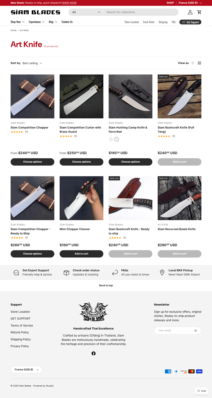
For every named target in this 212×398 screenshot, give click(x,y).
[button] (199, 12)
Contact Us (67, 22)
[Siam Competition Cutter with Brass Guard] (81, 96)
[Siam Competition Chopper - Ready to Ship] (32, 198)
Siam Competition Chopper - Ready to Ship (30, 231)
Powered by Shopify (43, 386)
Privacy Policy (20, 346)
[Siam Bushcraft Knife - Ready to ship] (130, 198)
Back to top (106, 285)
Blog (51, 22)
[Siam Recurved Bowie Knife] (179, 198)
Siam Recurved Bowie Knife (177, 229)
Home (13, 30)
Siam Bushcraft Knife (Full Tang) (176, 129)
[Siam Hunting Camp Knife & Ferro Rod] (130, 96)
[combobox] (123, 12)
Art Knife (24, 30)
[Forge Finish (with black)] (111, 139)
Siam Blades (25, 386)
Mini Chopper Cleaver (75, 229)
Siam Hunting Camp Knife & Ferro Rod (128, 129)
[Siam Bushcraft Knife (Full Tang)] (179, 96)
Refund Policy (20, 332)
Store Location (132, 22)
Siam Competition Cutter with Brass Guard (80, 129)
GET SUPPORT (20, 318)
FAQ (173, 22)
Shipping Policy (21, 339)
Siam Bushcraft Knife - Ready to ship (129, 231)
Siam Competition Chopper (29, 127)
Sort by (16, 63)
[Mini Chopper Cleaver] (81, 198)
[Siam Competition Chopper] (32, 96)
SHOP (170, 2)
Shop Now (16, 22)
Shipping (163, 22)
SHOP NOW (69, 2)
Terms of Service (22, 325)
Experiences (35, 22)
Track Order (149, 22)
